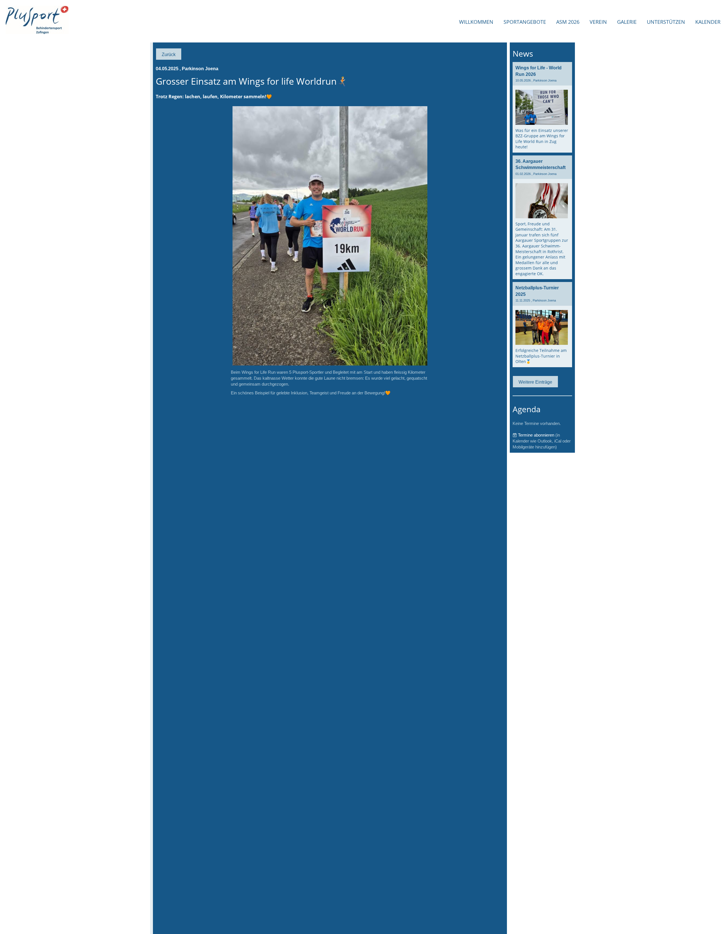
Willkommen (476, 21)
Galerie (627, 21)
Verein (598, 21)
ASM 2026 (567, 21)
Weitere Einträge (535, 381)
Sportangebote (525, 21)
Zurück (169, 54)
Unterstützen (666, 21)
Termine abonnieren (536, 435)
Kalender (707, 21)
